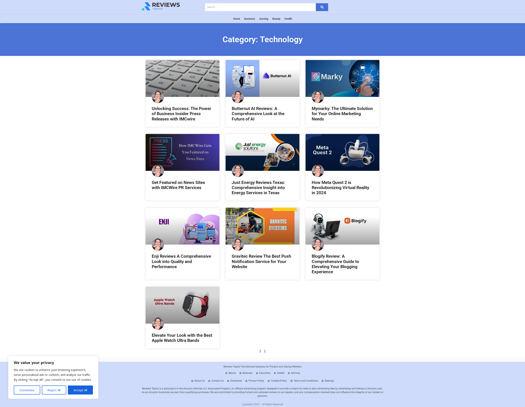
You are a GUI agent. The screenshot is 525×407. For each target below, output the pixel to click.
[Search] (322, 7)
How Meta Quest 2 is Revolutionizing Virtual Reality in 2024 (340, 187)
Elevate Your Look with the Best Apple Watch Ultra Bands (182, 338)
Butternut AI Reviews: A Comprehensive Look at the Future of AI (258, 113)
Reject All (53, 390)
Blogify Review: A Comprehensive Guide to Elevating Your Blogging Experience (335, 264)
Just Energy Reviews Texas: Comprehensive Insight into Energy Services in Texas (258, 187)
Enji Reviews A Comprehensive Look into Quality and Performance (181, 261)
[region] (53, 377)
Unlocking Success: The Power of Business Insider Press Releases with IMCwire (181, 113)
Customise (26, 390)
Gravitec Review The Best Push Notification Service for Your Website (261, 261)
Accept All (80, 390)
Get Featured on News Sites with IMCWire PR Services (178, 185)
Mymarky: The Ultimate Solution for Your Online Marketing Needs (342, 113)
